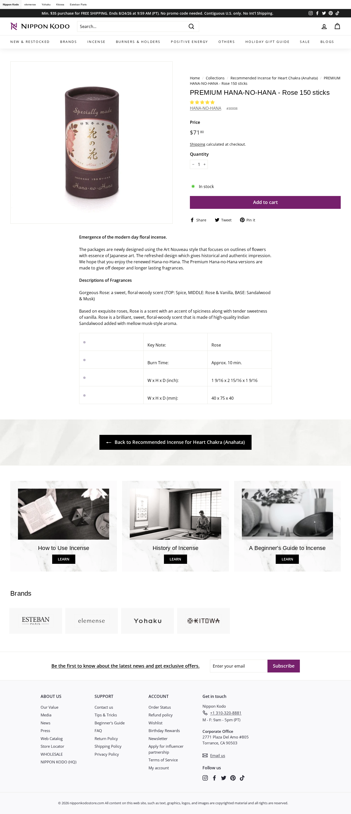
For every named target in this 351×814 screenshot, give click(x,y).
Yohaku (46, 4)
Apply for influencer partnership (166, 749)
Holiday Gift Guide (267, 41)
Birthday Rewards (164, 730)
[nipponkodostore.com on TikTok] (242, 778)
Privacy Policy (107, 754)
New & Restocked (30, 41)
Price (195, 122)
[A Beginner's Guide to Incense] (287, 514)
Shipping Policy (108, 746)
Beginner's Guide (110, 722)
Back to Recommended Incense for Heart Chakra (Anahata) (179, 442)
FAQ (98, 730)
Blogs (327, 41)
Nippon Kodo (11, 4)
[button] (203, 102)
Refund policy (161, 714)
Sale (305, 41)
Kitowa (60, 4)
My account (159, 767)
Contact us (104, 707)
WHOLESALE (52, 754)
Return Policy (106, 738)
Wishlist (155, 722)
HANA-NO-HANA (205, 108)
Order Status (160, 707)
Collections (216, 78)
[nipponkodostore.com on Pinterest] (233, 778)
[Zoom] (91, 142)
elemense (30, 4)
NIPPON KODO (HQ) (58, 761)
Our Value (49, 707)
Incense (96, 41)
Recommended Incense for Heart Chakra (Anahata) (274, 78)
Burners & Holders (138, 41)
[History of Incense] (175, 514)
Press (45, 730)
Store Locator (52, 746)
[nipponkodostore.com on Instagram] (205, 778)
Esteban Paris (78, 4)
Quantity (199, 154)
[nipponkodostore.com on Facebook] (214, 778)
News (45, 722)
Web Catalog (52, 738)
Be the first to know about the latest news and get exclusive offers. (125, 666)
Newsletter (158, 738)
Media (46, 714)
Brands (68, 41)
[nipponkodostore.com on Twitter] (223, 778)
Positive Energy (189, 41)
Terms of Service (163, 759)
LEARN (63, 559)
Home (195, 78)
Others (226, 41)
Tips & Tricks (106, 714)
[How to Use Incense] (63, 514)
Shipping (197, 144)
